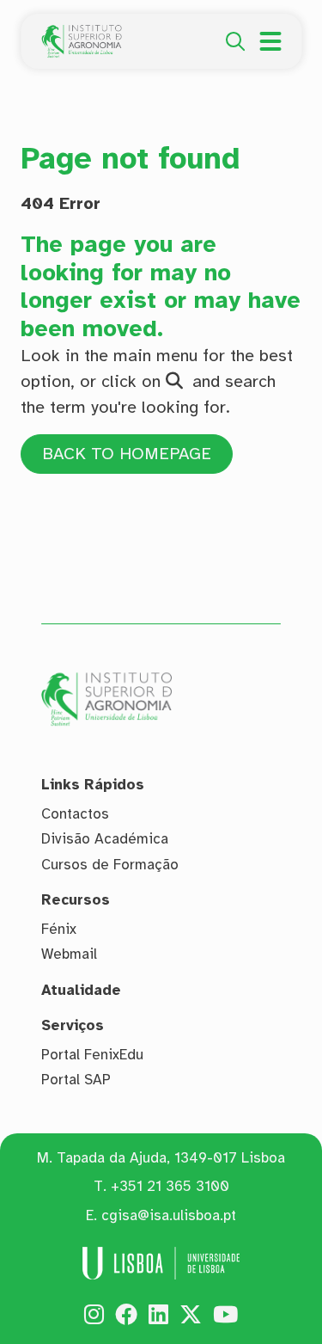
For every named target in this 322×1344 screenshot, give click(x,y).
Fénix (58, 929)
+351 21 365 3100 (170, 1186)
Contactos (75, 814)
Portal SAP (76, 1080)
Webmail (69, 954)
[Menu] (270, 41)
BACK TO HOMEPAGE (126, 453)
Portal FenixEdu (92, 1055)
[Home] (81, 34)
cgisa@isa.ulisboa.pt (168, 1215)
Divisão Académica (104, 839)
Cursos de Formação (110, 865)
